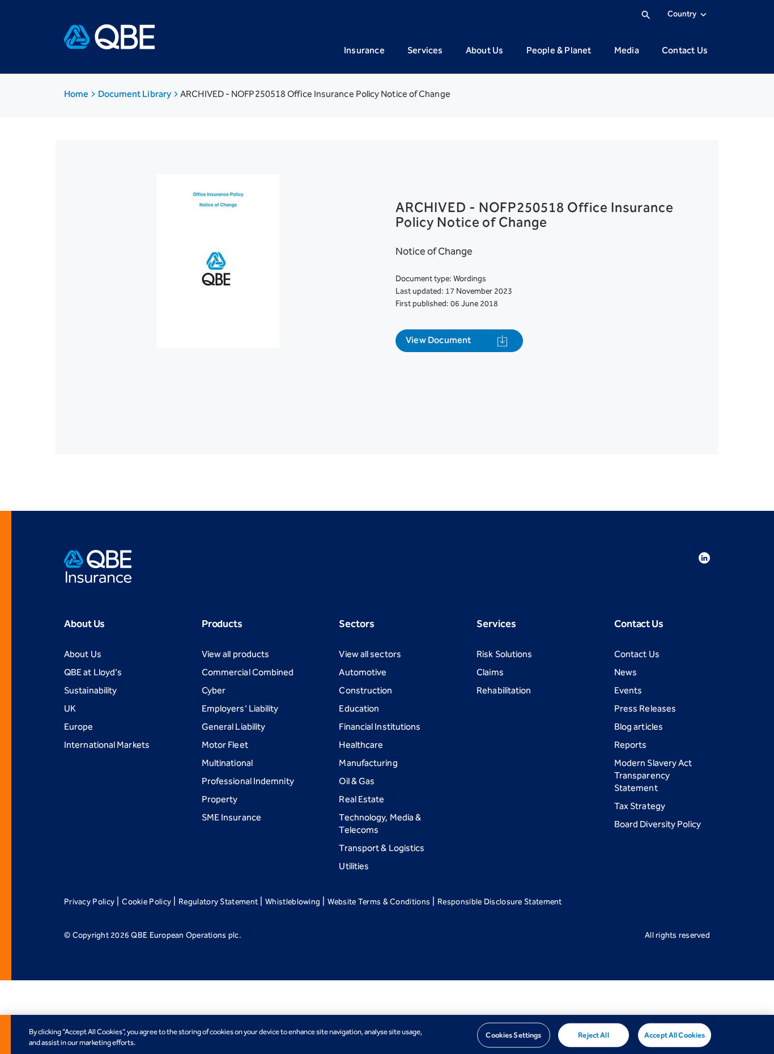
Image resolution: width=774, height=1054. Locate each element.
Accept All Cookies (674, 1035)
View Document (438, 340)
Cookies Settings (513, 1035)
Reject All (593, 1035)
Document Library (135, 93)
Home (77, 93)
